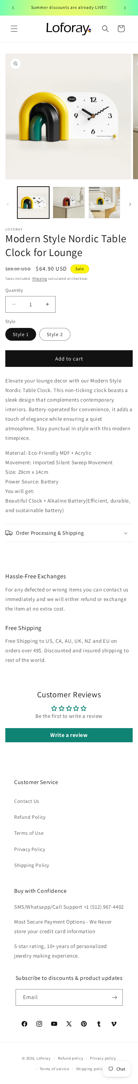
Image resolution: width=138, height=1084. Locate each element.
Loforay (43, 1057)
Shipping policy (90, 1068)
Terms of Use (29, 833)
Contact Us (26, 801)
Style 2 (55, 334)
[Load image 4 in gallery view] (104, 202)
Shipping (39, 278)
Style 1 (21, 334)
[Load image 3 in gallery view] (69, 202)
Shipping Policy (31, 865)
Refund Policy (30, 817)
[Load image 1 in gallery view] (33, 202)
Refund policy (70, 1058)
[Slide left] (8, 204)
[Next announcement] (125, 8)
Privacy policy (103, 1058)
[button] (14, 28)
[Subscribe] (114, 997)
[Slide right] (130, 204)
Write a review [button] (68, 735)
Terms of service (54, 1068)
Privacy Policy (29, 849)
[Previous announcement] (13, 8)
